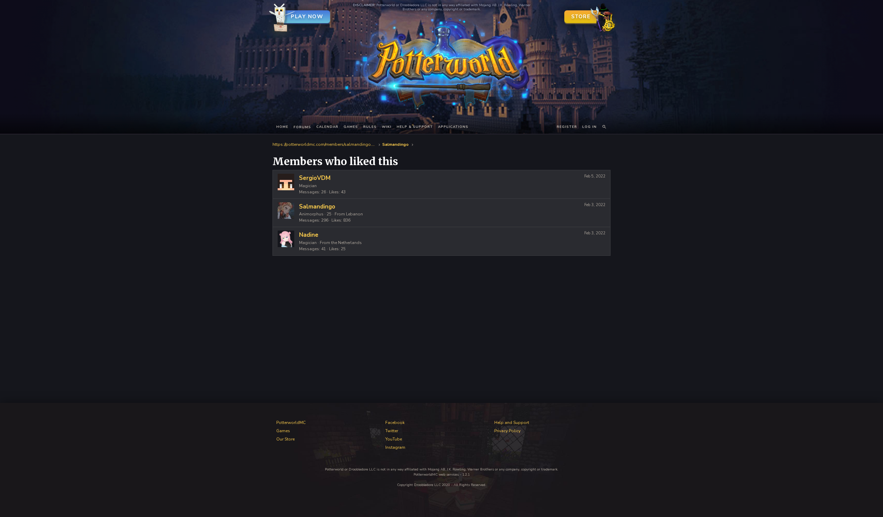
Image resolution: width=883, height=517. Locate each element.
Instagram (395, 447)
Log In (589, 126)
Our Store (285, 439)
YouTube (393, 439)
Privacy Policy (507, 431)
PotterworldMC (291, 422)
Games (351, 126)
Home (282, 126)
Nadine (308, 235)
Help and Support (511, 422)
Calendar (327, 126)
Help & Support (415, 126)
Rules (370, 126)
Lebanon (354, 214)
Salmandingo (317, 207)
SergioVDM (314, 178)
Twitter (391, 431)
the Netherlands (346, 242)
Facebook (395, 422)
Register (567, 126)
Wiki (386, 126)
